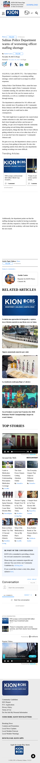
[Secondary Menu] (5, 13)
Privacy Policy (7, 707)
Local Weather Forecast (10, 731)
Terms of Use (6, 710)
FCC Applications (8, 705)
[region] (20, 608)
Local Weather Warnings (10, 734)
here (12, 572)
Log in (29, 579)
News (18, 261)
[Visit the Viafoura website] (33, 636)
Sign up (34, 579)
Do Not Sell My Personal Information (15, 712)
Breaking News (7, 723)
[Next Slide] (36, 171)
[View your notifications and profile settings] (36, 595)
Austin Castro (8, 53)
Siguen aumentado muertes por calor (15, 352)
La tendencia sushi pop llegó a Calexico (16, 382)
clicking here (18, 565)
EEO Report (6, 702)
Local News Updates (9, 728)
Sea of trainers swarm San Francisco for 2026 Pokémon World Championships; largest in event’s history (18, 414)
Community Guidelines (10, 700)
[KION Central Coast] (15, 13)
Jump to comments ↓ (9, 269)
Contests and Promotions (10, 726)
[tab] (8, 595)
